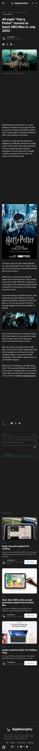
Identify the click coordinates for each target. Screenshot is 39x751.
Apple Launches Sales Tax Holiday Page (19, 651)
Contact (12, 742)
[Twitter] (18, 747)
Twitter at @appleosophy (26, 376)
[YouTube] (27, 747)
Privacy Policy (21, 742)
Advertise (30, 742)
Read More (30, 562)
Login (34, 435)
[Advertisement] (19, 98)
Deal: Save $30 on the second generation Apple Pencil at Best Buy (18, 602)
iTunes (11, 305)
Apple (4, 12)
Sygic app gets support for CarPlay (15, 547)
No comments (8, 14)
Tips (7, 742)
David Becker (11, 37)
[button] (3, 3)
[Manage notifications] (3, 747)
